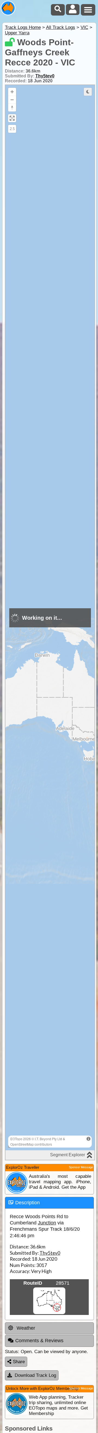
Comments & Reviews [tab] (39, 1340)
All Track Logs (60, 27)
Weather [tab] (25, 1328)
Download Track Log (35, 1375)
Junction (47, 1223)
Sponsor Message (81, 1167)
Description (27, 1202)
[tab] (49, 1203)
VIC (84, 27)
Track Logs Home (23, 27)
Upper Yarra (17, 32)
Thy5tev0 (44, 76)
